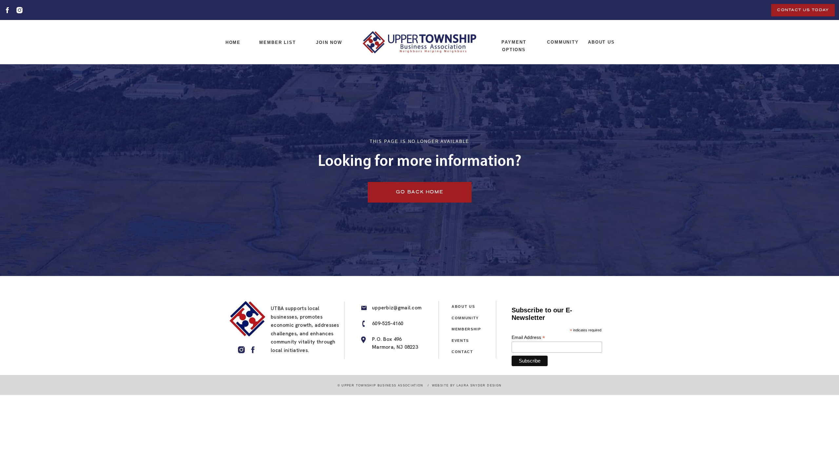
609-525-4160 (387, 323)
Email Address (528, 337)
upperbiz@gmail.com (396, 308)
